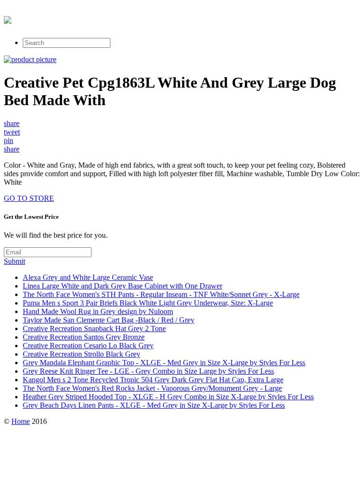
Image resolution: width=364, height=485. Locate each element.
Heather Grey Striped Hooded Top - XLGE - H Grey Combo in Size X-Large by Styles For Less (168, 397)
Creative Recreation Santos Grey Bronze (84, 337)
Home (20, 421)
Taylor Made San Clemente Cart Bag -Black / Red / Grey (108, 320)
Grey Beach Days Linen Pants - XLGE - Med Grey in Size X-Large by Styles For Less (154, 405)
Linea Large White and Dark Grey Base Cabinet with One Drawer (122, 286)
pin (8, 140)
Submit (14, 261)
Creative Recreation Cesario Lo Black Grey (88, 345)
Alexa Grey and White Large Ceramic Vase (88, 277)
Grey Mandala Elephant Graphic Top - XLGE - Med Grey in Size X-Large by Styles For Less (164, 363)
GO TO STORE (29, 198)
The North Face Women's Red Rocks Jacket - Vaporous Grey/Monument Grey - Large (152, 388)
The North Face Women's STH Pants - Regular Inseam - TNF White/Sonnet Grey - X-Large (161, 294)
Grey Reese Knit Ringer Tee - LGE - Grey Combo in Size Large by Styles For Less (148, 371)
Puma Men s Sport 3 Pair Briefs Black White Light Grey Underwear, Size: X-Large (148, 303)
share (11, 123)
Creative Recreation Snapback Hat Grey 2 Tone (94, 328)
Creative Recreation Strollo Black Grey (81, 354)
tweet (12, 132)
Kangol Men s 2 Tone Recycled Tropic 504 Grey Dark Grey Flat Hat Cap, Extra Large (153, 380)
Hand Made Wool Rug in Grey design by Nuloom (98, 311)
